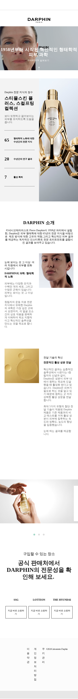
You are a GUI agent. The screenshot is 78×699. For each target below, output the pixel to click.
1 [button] (34, 535)
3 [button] (44, 535)
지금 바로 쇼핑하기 (16, 612)
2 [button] (39, 535)
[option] (39, 504)
